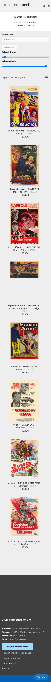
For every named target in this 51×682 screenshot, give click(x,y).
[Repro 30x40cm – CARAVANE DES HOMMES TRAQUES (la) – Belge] (24, 280)
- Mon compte (9, 663)
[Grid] (46, 77)
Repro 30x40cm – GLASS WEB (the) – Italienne (24, 190)
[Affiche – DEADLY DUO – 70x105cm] (24, 400)
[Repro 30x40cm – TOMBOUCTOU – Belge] (24, 105)
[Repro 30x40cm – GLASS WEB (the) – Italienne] (24, 164)
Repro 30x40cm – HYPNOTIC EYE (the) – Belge (24, 248)
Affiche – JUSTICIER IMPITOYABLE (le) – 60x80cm (24, 484)
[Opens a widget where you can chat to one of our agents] (41, 677)
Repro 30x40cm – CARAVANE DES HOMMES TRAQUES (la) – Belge (24, 308)
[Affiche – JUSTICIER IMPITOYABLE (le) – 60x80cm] (24, 458)
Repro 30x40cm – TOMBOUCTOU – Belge (24, 132)
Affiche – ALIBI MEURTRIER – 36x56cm (24, 368)
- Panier (5, 668)
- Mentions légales (11, 658)
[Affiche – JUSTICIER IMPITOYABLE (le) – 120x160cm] (24, 516)
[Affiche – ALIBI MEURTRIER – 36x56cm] (24, 341)
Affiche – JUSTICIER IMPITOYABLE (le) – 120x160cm (24, 543)
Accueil (17, 22)
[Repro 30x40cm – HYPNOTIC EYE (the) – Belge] (24, 222)
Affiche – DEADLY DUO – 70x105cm (24, 426)
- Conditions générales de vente (18, 652)
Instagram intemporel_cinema (17, 646)
